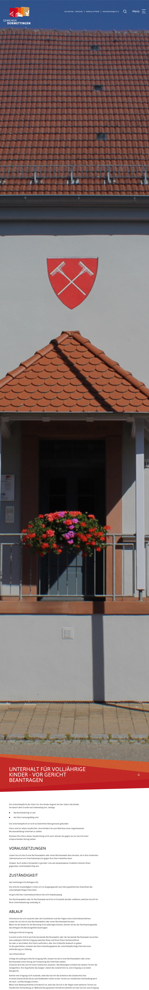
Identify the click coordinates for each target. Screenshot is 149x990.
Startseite (79, 11)
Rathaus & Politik (92, 11)
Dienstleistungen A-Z (111, 11)
